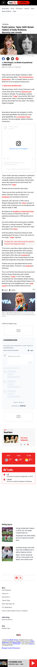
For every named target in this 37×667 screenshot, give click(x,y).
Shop (32, 8)
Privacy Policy (16, 642)
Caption (31, 52)
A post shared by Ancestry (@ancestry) (18, 169)
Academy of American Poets (23, 211)
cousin (4, 286)
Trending (5, 24)
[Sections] (3, 2)
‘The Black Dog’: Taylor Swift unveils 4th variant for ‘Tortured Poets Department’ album (19, 243)
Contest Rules (6, 600)
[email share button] (12, 58)
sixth (31, 283)
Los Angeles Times (23, 117)
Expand (6, 290)
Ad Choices (16, 644)
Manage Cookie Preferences (11, 648)
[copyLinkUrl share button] (17, 58)
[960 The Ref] (18, 3)
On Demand (19, 8)
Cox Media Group (12, 640)
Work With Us (6, 597)
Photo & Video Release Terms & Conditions (15, 611)
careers (31, 644)
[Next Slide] (30, 301)
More (14, 11)
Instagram (5, 197)
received (24, 255)
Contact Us (5, 594)
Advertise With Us (6, 11)
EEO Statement (6, 590)
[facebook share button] (3, 58)
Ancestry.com (26, 92)
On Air (12, 8)
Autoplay (13, 290)
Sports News (5, 8)
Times (24, 203)
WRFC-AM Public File (8, 604)
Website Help (6, 628)
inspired (28, 266)
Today (15, 96)
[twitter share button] (7, 58)
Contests (26, 8)
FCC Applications (7, 607)
